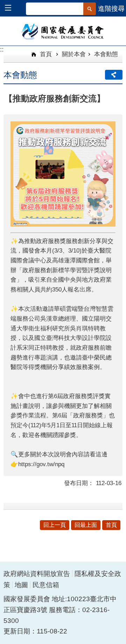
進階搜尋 (111, 8)
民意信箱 (46, 585)
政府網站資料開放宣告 (37, 573)
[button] (11, 8)
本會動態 (106, 54)
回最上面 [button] (86, 525)
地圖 (21, 585)
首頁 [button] (111, 525)
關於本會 (74, 54)
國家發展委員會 (63, 31)
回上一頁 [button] (54, 525)
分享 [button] (113, 75)
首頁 (45, 54)
